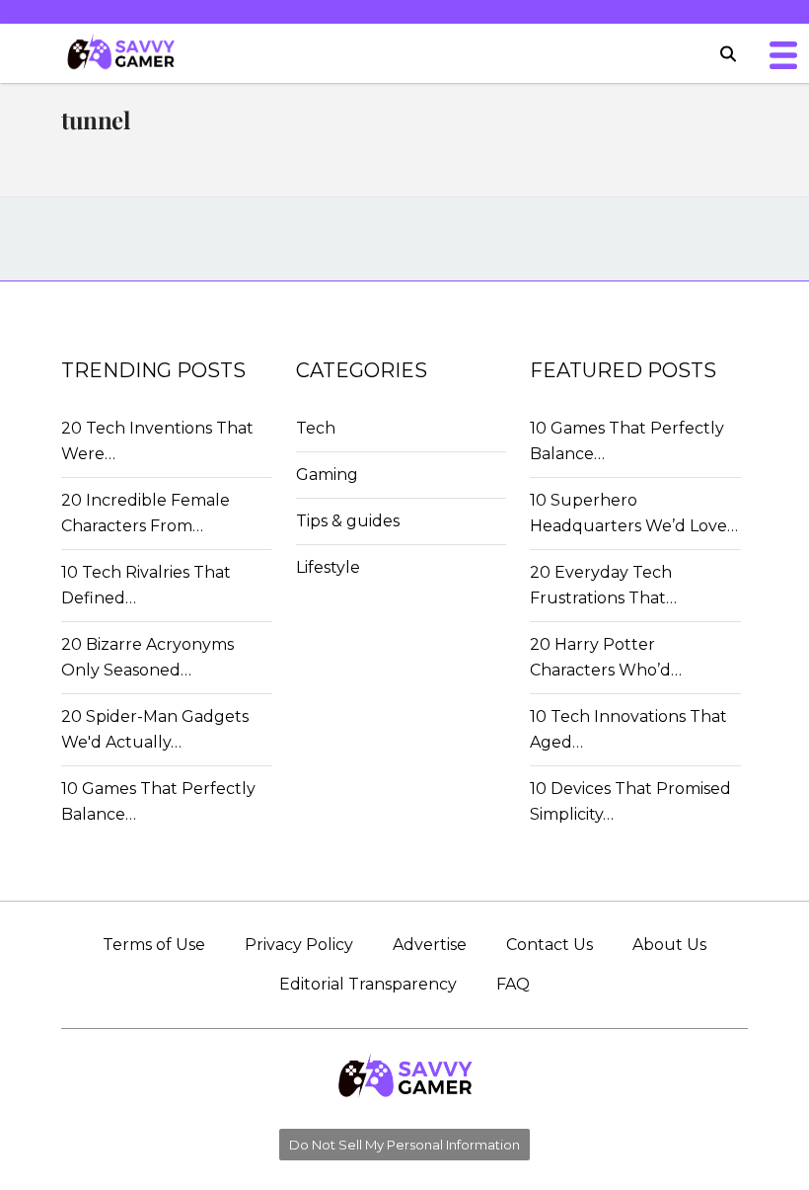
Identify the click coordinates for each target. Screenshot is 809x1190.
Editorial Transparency (368, 984)
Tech (315, 428)
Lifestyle (328, 567)
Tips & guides (348, 521)
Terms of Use (154, 944)
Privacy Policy (299, 944)
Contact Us (549, 944)
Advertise (430, 944)
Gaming (327, 474)
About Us (669, 944)
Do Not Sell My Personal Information (404, 1144)
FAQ (513, 984)
